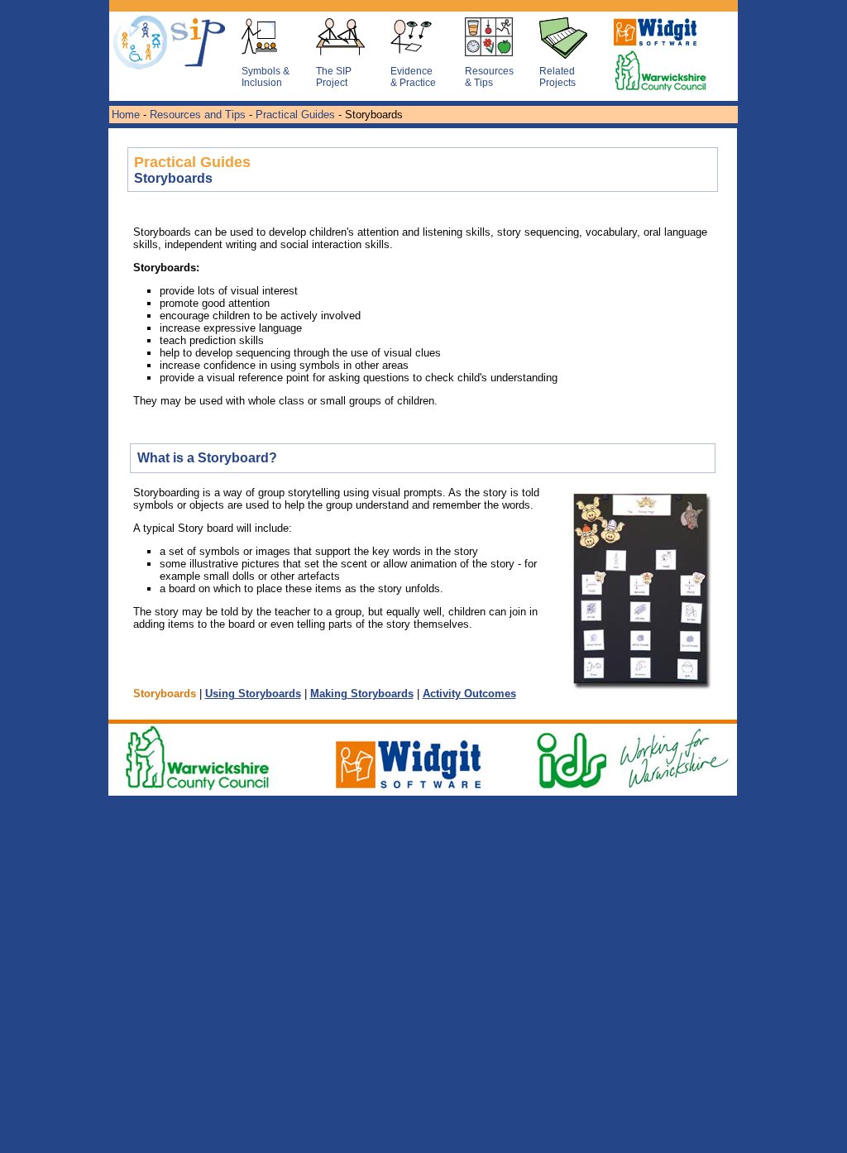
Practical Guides (295, 114)
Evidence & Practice (413, 77)
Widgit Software (651, 46)
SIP (150, 46)
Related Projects (557, 77)
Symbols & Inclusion (266, 77)
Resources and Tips (198, 114)
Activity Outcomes (469, 693)
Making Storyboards (362, 693)
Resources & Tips (489, 77)
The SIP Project (334, 77)
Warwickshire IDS (651, 79)
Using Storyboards (253, 693)
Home (126, 114)
